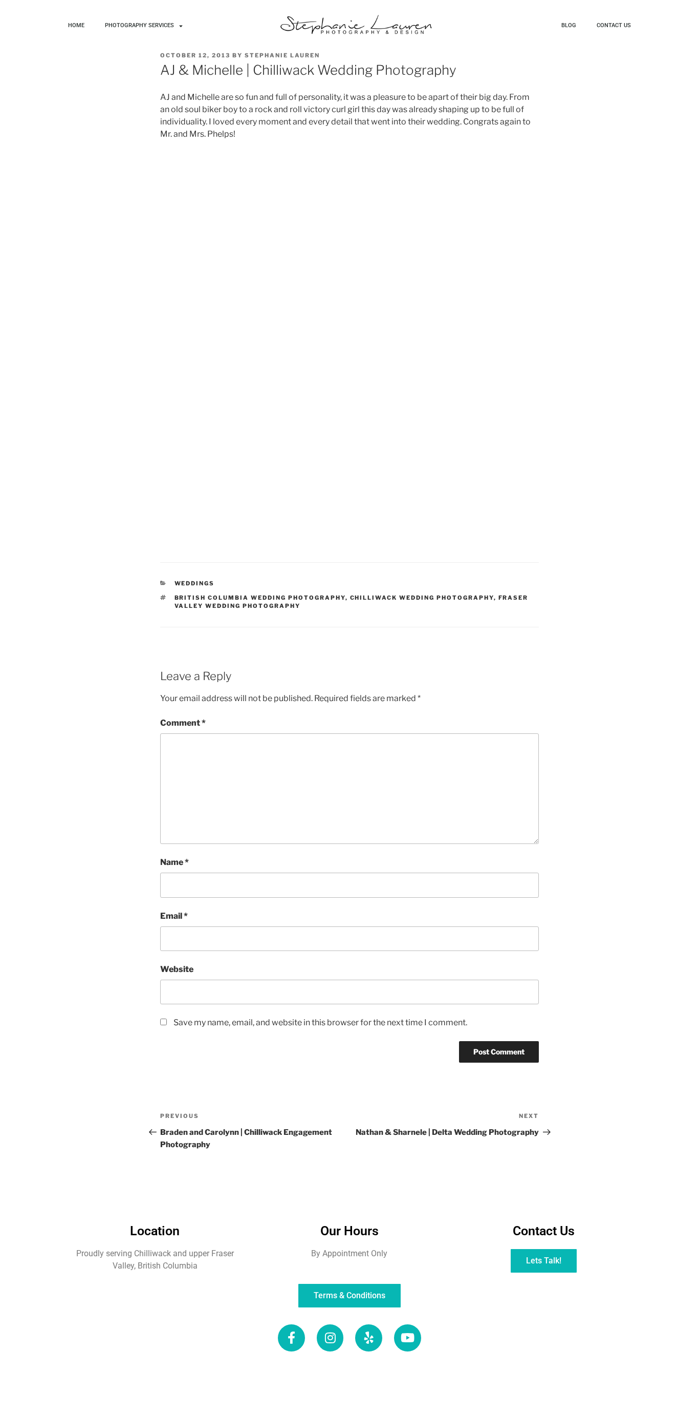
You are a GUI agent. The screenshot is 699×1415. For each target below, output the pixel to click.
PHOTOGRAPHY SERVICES (139, 25)
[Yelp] (368, 1337)
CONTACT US (614, 25)
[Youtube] (407, 1337)
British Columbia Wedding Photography (259, 597)
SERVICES (385, 1373)
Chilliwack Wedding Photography (422, 597)
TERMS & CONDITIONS (490, 1397)
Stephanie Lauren (282, 55)
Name (174, 862)
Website (176, 969)
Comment (183, 723)
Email (174, 916)
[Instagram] (330, 1337)
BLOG (568, 25)
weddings (194, 583)
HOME (76, 25)
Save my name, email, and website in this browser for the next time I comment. (320, 1022)
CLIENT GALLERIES (202, 1397)
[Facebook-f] (291, 1337)
